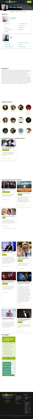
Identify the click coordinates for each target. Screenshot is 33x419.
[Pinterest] (6, 401)
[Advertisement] (16, 56)
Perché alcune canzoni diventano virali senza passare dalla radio (24, 283)
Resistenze (21, 29)
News (21, 11)
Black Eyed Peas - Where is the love (8, 346)
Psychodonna (21, 25)
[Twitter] (9, 401)
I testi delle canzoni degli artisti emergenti (28, 397)
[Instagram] (8, 401)
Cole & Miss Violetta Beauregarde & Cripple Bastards (28, 113)
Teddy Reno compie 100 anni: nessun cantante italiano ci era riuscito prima (23, 258)
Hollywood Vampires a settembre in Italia (8, 190)
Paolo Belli (4, 254)
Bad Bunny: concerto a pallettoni (24, 193)
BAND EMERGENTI (5, 292)
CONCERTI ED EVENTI (5, 199)
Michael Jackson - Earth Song (7, 354)
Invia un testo (29, 2)
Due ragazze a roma (23, 23)
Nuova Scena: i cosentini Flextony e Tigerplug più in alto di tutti (8, 282)
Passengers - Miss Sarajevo (7, 347)
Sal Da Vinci (20, 322)
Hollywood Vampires (6, 192)
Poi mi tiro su (7, 23)
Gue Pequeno (5, 283)
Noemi (4, 217)
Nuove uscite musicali (19, 397)
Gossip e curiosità (18, 396)
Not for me (7, 27)
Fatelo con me (22, 27)
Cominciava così (22, 46)
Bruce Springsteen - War (7, 350)
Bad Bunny (20, 194)
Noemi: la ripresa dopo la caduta (8, 216)
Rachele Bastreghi (6, 150)
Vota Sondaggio (5, 358)
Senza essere (7, 42)
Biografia (18, 11)
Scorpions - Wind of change (7, 353)
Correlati (24, 11)
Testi (15, 11)
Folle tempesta (7, 44)
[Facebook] (5, 401)
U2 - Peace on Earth (6, 349)
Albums (11, 11)
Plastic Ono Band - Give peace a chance (9, 343)
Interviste (17, 399)
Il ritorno (21, 44)
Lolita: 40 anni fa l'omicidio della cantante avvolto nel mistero (8, 318)
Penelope (6, 31)
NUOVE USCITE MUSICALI (6, 158)
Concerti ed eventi (18, 395)
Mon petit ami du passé (23, 42)
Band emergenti (18, 398)
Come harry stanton (8, 29)
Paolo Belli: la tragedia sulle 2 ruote (7, 253)
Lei (5, 25)
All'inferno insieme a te (9, 46)
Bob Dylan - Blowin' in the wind (8, 351)
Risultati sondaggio (11, 358)
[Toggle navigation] (3, 2)
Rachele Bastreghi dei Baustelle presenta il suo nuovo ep (8, 148)
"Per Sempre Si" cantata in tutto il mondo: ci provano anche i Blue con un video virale (24, 320)
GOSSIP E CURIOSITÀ (5, 266)
